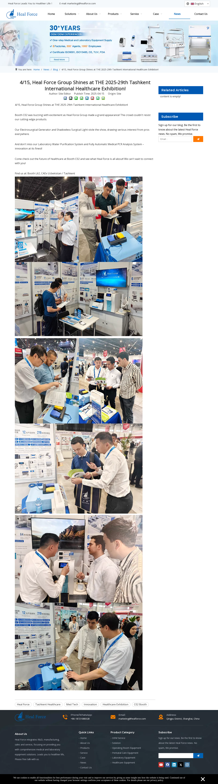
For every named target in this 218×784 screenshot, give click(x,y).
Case (82, 757)
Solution (116, 742)
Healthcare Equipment (123, 762)
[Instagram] (187, 764)
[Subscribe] (198, 139)
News (83, 762)
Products (85, 747)
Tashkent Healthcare (47, 704)
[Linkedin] (174, 764)
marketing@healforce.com (81, 3)
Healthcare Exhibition (115, 704)
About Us (85, 742)
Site (119, 93)
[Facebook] (167, 764)
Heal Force (23, 704)
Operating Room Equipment (126, 747)
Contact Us (86, 767)
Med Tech (72, 704)
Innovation (90, 704)
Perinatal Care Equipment (125, 752)
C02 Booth (140, 704)
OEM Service (118, 737)
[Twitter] (180, 764)
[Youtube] (161, 764)
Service (84, 752)
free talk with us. (30, 759)
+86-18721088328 (80, 718)
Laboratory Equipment (123, 757)
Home (83, 737)
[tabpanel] (109, 43)
